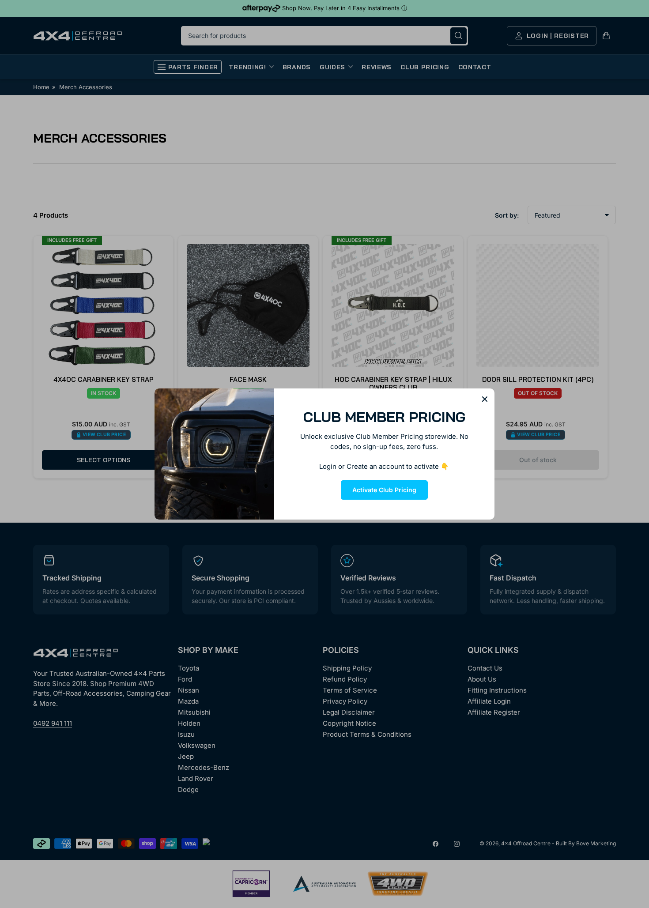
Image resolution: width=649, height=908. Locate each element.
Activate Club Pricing (384, 490)
